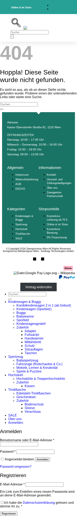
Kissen (30, 386)
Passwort (8, 451)
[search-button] (12, 36)
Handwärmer (34, 338)
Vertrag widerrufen (38, 287)
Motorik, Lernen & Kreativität (36, 367)
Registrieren (9, 513)
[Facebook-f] (34, 259)
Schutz (30, 345)
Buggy (21, 312)
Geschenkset (26, 397)
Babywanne (25, 316)
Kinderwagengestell (31, 323)
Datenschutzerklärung (39, 502)
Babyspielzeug (27, 360)
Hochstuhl (15, 375)
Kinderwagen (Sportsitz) (34, 309)
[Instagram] (42, 259)
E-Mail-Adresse (12, 484)
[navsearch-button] (16, 26)
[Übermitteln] (1, 109)
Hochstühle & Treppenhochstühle (40, 378)
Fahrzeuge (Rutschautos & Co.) (39, 364)
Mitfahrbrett (33, 342)
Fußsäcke (32, 334)
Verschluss (33, 411)
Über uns (15, 419)
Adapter (30, 331)
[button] (7, 28)
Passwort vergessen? (15, 466)
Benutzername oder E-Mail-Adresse (27, 440)
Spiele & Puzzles (28, 371)
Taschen (31, 353)
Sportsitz (22, 320)
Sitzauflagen (34, 349)
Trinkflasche (17, 389)
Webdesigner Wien (29, 251)
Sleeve (30, 408)
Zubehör (22, 327)
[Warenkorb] (68, 28)
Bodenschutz (34, 404)
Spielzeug (15, 356)
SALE (12, 415)
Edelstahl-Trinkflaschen (33, 393)
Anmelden (42, 459)
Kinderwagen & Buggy (24, 301)
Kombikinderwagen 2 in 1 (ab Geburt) (43, 305)
